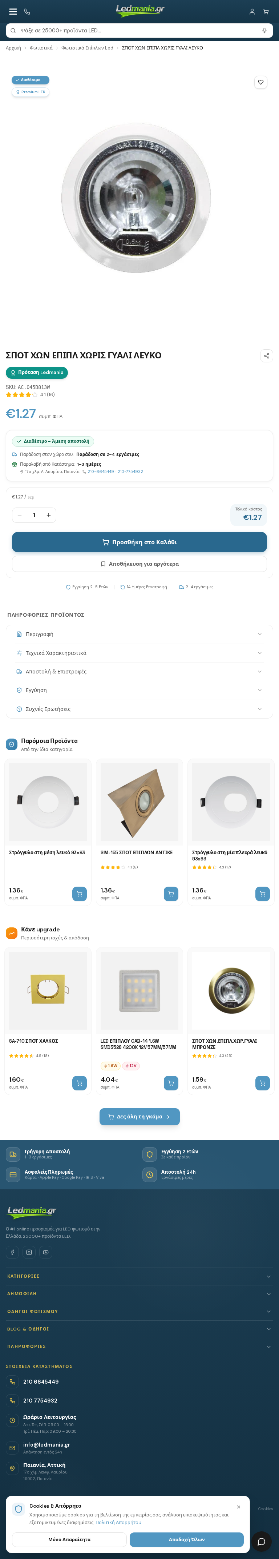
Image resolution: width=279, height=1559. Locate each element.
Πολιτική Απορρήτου (118, 1522)
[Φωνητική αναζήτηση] (264, 30)
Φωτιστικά (41, 48)
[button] (139, 1276)
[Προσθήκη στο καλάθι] (79, 894)
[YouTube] (45, 1252)
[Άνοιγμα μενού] (13, 11)
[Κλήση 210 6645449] (26, 11)
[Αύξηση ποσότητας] (48, 515)
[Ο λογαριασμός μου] (252, 11)
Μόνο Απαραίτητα (69, 1539)
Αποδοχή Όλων (187, 1539)
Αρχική (13, 48)
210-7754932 (130, 471)
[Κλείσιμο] (239, 1507)
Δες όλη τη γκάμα (139, 1116)
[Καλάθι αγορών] (266, 11)
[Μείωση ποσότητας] (19, 515)
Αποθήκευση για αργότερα (144, 564)
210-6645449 (101, 471)
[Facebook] (12, 1252)
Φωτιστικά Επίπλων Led (87, 48)
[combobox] (139, 30)
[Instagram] (29, 1252)
